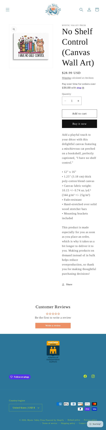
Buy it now (79, 123)
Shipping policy (68, 423)
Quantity (66, 94)
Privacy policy (90, 420)
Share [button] (69, 284)
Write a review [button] (53, 325)
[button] (7, 10)
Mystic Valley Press (36, 420)
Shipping (66, 78)
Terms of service (49, 423)
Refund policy (74, 420)
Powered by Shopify (55, 420)
